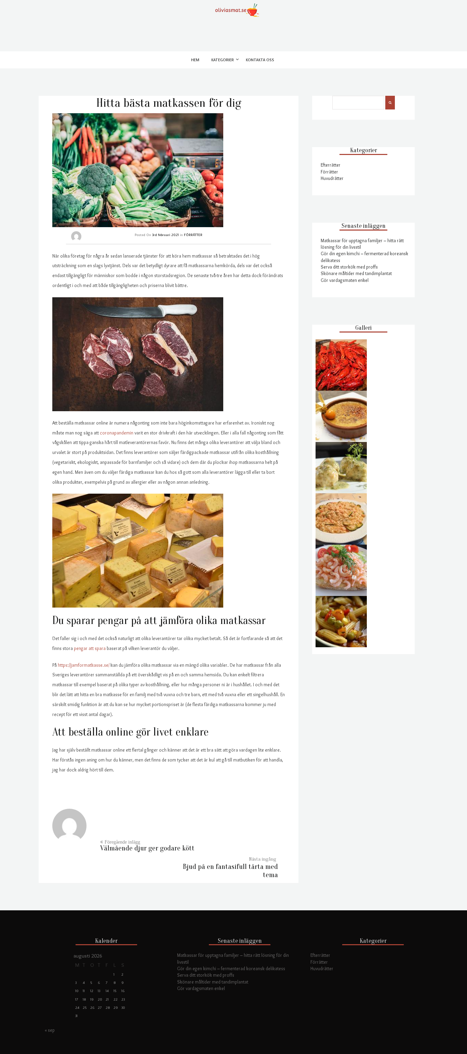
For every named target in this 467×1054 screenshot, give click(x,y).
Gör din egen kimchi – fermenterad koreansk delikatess (231, 968)
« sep (50, 1030)
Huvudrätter (332, 178)
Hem (195, 60)
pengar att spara (90, 648)
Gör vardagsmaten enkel (345, 280)
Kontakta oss (260, 60)
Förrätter (329, 171)
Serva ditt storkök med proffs (349, 267)
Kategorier (222, 60)
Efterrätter (331, 165)
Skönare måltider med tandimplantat (356, 273)
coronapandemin (116, 432)
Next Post (230, 870)
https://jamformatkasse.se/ (83, 665)
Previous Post (147, 848)
